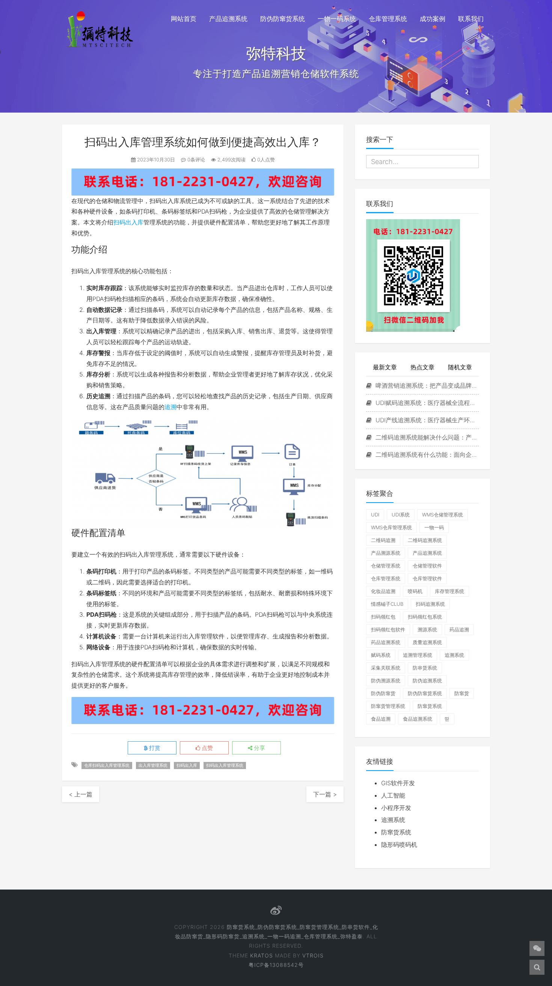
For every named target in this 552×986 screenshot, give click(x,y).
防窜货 (461, 693)
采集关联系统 (385, 668)
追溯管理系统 (417, 655)
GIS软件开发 (398, 783)
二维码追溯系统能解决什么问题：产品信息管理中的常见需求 (426, 437)
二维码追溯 (383, 540)
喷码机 (415, 591)
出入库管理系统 (153, 765)
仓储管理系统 (385, 566)
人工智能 (393, 795)
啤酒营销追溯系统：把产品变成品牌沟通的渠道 (426, 385)
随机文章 (460, 367)
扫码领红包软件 (388, 629)
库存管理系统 (449, 591)
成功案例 (432, 19)
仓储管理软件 (427, 566)
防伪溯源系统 (385, 680)
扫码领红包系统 (425, 617)
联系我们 (471, 19)
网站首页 (183, 19)
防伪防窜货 (383, 693)
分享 (258, 748)
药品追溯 (459, 629)
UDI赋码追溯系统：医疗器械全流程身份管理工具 (426, 402)
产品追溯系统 (228, 19)
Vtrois (313, 955)
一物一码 (434, 527)
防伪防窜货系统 (282, 19)
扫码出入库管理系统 (224, 765)
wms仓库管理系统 (391, 527)
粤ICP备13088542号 (276, 965)
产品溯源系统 (385, 553)
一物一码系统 (337, 19)
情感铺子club (387, 604)
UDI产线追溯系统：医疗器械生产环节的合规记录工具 (426, 420)
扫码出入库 (128, 222)
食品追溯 (381, 719)
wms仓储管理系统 (442, 515)
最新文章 (385, 367)
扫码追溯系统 (430, 604)
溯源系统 (427, 629)
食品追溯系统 (417, 719)
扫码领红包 (383, 617)
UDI (375, 515)
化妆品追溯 (383, 591)
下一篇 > (325, 794)
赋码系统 (381, 655)
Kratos (261, 955)
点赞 (206, 748)
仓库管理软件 (427, 578)
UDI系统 (401, 515)
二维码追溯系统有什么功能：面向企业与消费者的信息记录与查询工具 (426, 454)
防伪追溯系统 (427, 680)
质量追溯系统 (427, 642)
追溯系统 (454, 655)
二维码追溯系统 (425, 540)
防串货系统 (425, 668)
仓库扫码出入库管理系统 (107, 765)
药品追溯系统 (385, 642)
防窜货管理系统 (388, 706)
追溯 (170, 407)
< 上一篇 (80, 794)
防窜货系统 (430, 706)
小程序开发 (396, 807)
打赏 (154, 748)
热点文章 (422, 367)
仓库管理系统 (388, 19)
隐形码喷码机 (399, 844)
